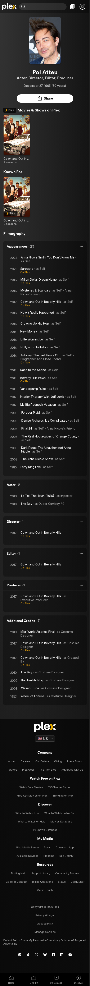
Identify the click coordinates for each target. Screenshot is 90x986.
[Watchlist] (72, 7)
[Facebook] (53, 954)
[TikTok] (28, 954)
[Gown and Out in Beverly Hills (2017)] (17, 139)
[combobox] (47, 6)
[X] (36, 954)
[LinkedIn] (62, 954)
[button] (82, 7)
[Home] (9, 7)
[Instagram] (20, 954)
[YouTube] (70, 954)
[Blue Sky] (45, 954)
